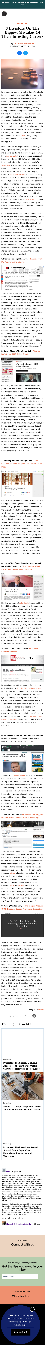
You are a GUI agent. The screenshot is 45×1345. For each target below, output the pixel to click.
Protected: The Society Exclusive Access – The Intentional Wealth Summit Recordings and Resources (21, 1066)
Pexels (41, 1009)
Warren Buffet (12, 156)
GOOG (21, 885)
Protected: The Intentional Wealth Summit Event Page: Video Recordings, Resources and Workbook (20, 1152)
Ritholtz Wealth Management (29, 688)
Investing (22, 23)
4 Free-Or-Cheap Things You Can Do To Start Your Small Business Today (22, 1108)
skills (23, 135)
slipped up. (6, 165)
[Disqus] (22, 1196)
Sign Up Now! (20, 1332)
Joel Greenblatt (32, 199)
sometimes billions (17, 174)
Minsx (12, 873)
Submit (41, 1277)
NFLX (11, 885)
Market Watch (19, 775)
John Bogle (24, 603)
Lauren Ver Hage (24, 43)
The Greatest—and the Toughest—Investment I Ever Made (21, 463)
